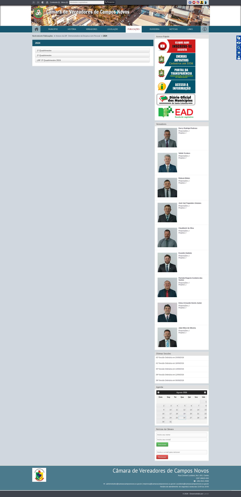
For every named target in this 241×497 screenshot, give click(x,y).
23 (163, 418)
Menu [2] (64, 2)
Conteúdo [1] (55, 2)
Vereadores (91, 29)
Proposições (183, 131)
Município (53, 29)
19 (184, 414)
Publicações (134, 29)
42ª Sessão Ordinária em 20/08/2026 (170, 358)
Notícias (173, 29)
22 (206, 414)
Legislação (112, 29)
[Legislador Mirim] (205, 2)
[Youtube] (194, 2)
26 (184, 418)
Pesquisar (111, 2)
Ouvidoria (154, 29)
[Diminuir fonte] (33, 2)
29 (206, 418)
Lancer (206, 494)
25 (177, 418)
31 (171, 422)
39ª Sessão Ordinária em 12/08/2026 (170, 375)
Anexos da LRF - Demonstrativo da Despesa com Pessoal (78, 36)
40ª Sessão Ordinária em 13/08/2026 (170, 369)
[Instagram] (198, 2)
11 (177, 410)
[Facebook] (190, 2)
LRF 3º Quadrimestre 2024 (49, 60)
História (72, 29)
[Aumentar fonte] (38, 2)
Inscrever (162, 444)
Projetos (182, 133)
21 (198, 414)
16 (163, 414)
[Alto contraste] (42, 2)
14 (198, 410)
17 (171, 414)
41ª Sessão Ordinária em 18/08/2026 (170, 363)
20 (191, 414)
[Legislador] (202, 2)
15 (206, 410)
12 (184, 410)
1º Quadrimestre (44, 50)
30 (163, 422)
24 (171, 418)
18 (177, 414)
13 (191, 410)
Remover (162, 457)
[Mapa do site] (47, 2)
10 (171, 410)
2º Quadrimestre (44, 55)
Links (190, 29)
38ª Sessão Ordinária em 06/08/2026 (170, 380)
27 (191, 418)
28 (198, 418)
